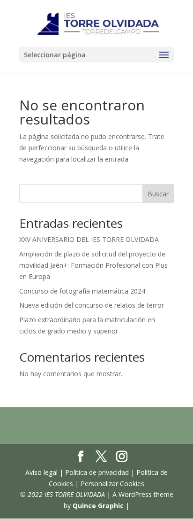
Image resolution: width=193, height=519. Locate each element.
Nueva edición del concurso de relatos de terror (91, 305)
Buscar (158, 193)
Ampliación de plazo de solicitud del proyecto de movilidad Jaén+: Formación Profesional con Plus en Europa (93, 265)
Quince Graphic (98, 505)
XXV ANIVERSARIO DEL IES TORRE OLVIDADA (89, 239)
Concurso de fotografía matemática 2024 (82, 291)
